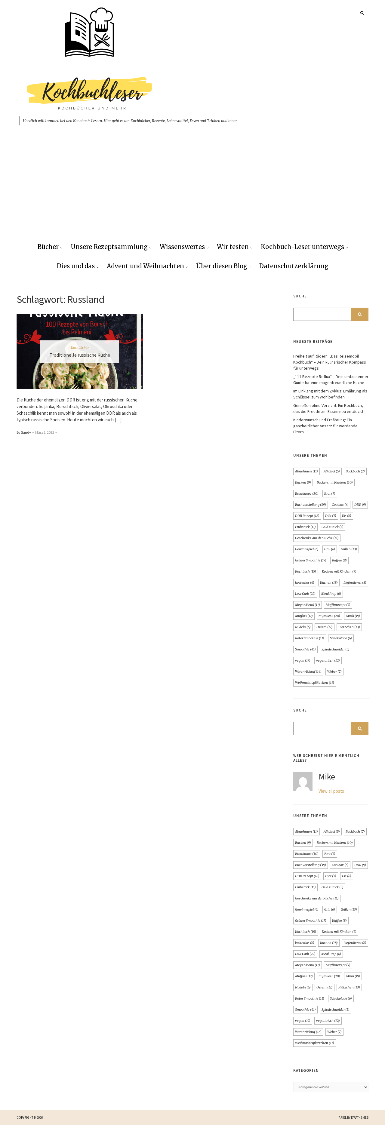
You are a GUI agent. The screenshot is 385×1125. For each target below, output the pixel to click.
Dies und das (76, 266)
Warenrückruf (308, 671)
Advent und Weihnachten (145, 266)
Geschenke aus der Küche (317, 538)
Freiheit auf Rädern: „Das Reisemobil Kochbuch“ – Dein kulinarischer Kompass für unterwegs (329, 362)
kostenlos (304, 582)
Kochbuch (305, 571)
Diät (330, 516)
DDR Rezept (307, 516)
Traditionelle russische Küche (80, 355)
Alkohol (332, 471)
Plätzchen (349, 627)
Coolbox (340, 505)
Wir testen (233, 247)
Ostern (324, 627)
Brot (329, 493)
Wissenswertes (182, 247)
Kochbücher (80, 348)
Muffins (304, 616)
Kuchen (329, 582)
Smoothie (305, 649)
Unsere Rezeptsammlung (109, 247)
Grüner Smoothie (310, 560)
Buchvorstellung (310, 505)
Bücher (48, 247)
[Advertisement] (192, 193)
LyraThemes (359, 1117)
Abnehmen (306, 471)
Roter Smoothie (309, 638)
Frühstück (305, 527)
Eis (346, 516)
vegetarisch (328, 660)
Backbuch (355, 471)
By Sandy (24, 432)
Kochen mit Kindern (339, 571)
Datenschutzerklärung (293, 266)
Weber (334, 671)
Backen (303, 482)
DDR (360, 505)
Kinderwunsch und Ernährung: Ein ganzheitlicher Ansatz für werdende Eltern (325, 426)
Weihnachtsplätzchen (314, 683)
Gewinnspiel (307, 549)
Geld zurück (332, 527)
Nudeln (303, 627)
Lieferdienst (354, 582)
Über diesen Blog (221, 266)
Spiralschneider (336, 649)
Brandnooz (307, 493)
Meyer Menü (307, 605)
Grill (329, 549)
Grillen (349, 549)
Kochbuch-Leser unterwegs (302, 247)
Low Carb (305, 594)
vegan (302, 660)
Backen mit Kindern (335, 482)
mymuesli (329, 616)
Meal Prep (331, 594)
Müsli (353, 616)
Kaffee (339, 560)
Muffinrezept (338, 605)
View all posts (331, 791)
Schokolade (341, 638)
